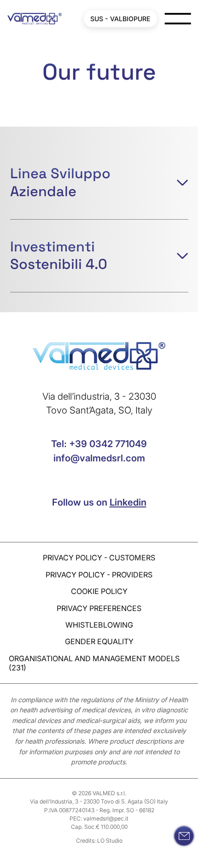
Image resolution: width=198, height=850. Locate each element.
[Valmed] (34, 18)
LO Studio (109, 840)
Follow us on (99, 502)
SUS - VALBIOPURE (120, 19)
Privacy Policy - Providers (99, 574)
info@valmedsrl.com (99, 458)
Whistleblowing (99, 624)
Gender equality (99, 641)
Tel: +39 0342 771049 (99, 443)
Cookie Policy (99, 591)
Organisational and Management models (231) (94, 663)
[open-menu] (177, 18)
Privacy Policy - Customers (99, 557)
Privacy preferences (99, 608)
